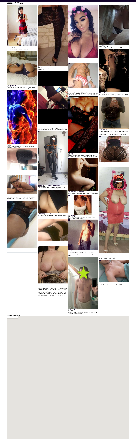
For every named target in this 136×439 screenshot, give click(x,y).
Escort (8, 144)
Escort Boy (101, 282)
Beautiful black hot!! (72, 215)
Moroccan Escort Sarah (72, 58)
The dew (39, 66)
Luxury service (101, 45)
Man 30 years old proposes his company (75, 309)
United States (14, 2)
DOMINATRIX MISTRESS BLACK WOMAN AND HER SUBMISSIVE (49, 185)
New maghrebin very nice (11, 85)
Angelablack (9, 248)
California (18, 2)
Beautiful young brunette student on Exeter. (76, 191)
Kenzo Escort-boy (71, 250)
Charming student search (103, 129)
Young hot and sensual (11, 194)
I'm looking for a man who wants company (45, 213)
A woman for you (102, 92)
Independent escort (9, 2)
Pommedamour (71, 153)
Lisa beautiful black (102, 162)
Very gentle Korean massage (12, 46)
